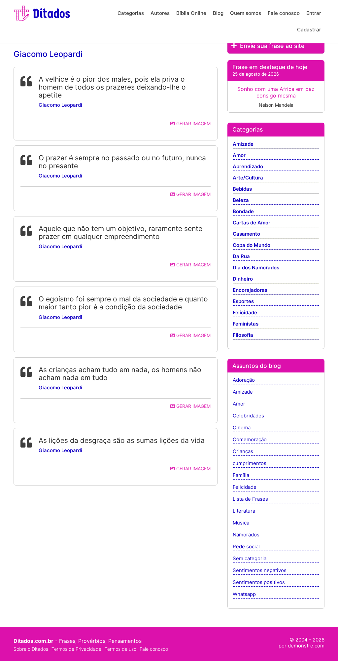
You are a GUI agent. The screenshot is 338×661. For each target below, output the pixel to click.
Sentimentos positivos (259, 582)
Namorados (246, 535)
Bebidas (242, 189)
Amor (239, 155)
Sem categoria (249, 559)
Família (241, 475)
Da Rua (241, 256)
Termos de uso (120, 649)
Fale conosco (284, 13)
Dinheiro (243, 279)
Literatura (244, 511)
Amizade (243, 144)
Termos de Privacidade (76, 649)
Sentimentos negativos (260, 570)
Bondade (243, 211)
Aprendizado (248, 167)
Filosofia (243, 335)
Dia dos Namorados (256, 268)
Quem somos (245, 13)
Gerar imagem (193, 123)
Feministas (245, 324)
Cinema (242, 428)
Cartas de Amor (251, 223)
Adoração (244, 380)
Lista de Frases (250, 499)
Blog (218, 13)
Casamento (246, 234)
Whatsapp (244, 594)
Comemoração (250, 440)
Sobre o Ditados (31, 649)
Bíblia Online (191, 13)
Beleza (241, 200)
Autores (160, 13)
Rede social (246, 547)
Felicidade (245, 313)
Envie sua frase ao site (271, 45)
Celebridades (248, 416)
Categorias (131, 13)
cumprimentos (249, 463)
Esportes (243, 301)
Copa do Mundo (251, 245)
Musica (241, 523)
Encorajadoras (250, 290)
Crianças (243, 451)
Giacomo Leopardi (60, 105)
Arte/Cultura (248, 178)
